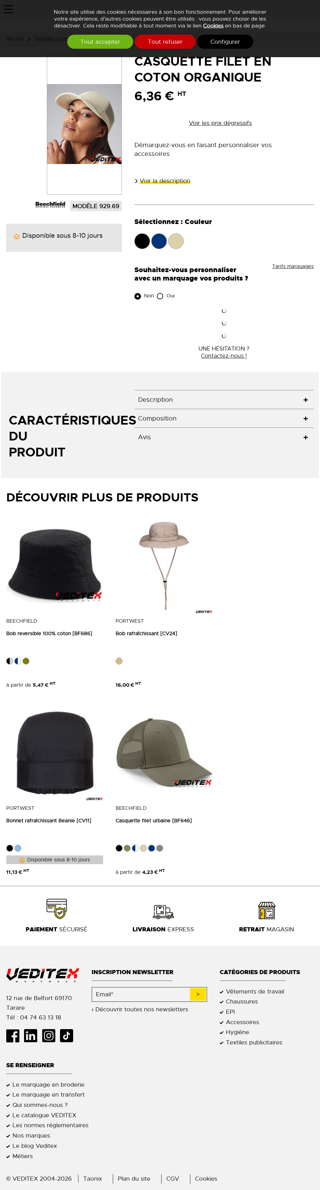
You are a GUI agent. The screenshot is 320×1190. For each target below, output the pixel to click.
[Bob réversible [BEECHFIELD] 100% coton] (54, 565)
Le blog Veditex (34, 1146)
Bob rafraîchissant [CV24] (146, 633)
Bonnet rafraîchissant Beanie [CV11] (48, 821)
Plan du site (134, 1179)
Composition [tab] (157, 418)
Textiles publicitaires (254, 1042)
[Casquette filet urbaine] (164, 753)
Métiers (22, 1156)
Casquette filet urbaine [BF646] (154, 821)
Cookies (213, 25)
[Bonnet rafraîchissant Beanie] (54, 753)
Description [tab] (155, 400)
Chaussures (242, 1001)
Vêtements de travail (255, 991)
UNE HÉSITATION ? (223, 352)
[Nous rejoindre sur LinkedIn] (33, 1035)
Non (148, 296)
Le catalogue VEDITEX (44, 1115)
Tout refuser (165, 42)
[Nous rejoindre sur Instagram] (51, 1035)
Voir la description (165, 181)
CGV (172, 1179)
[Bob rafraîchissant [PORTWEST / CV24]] (164, 565)
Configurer (225, 42)
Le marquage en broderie (48, 1084)
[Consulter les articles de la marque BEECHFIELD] (50, 204)
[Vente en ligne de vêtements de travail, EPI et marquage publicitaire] (42, 975)
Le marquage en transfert (48, 1094)
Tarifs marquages (293, 266)
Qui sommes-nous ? (40, 1105)
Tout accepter (100, 42)
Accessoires (242, 1022)
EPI (230, 1012)
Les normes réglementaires (50, 1125)
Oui (170, 296)
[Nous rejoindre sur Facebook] (15, 1035)
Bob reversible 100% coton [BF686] (49, 633)
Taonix (92, 1179)
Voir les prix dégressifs (220, 123)
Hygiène (237, 1032)
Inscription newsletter (132, 972)
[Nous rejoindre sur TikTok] (69, 1035)
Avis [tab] (144, 437)
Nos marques (31, 1135)
